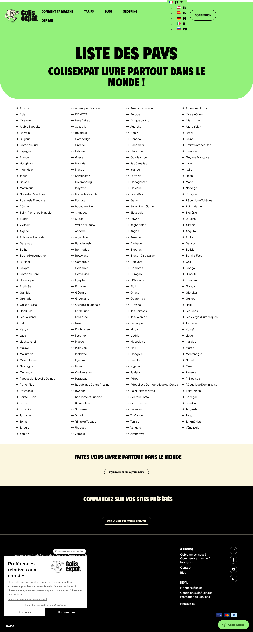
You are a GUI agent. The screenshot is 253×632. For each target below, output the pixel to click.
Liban (189, 175)
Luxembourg (83, 182)
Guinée (190, 298)
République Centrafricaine (92, 384)
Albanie (190, 225)
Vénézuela (192, 427)
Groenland (82, 298)
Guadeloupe (138, 157)
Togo (189, 415)
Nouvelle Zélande (86, 194)
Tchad (79, 415)
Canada (135, 139)
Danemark (137, 145)
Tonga (24, 421)
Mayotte (80, 188)
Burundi (25, 261)
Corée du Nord (29, 274)
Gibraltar (191, 292)
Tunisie (134, 421)
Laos (23, 335)
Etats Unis (136, 151)
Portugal (80, 200)
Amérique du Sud (197, 108)
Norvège (191, 188)
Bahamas (26, 243)
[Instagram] (233, 550)
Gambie (25, 292)
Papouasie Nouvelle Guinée (37, 378)
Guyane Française (197, 157)
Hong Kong (27, 163)
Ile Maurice (82, 311)
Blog (108, 11)
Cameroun (82, 261)
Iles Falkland (28, 317)
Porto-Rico (27, 384)
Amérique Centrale (87, 108)
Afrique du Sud (139, 120)
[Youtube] (233, 569)
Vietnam (25, 225)
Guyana (135, 304)
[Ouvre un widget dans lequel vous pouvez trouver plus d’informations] (233, 625)
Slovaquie (136, 212)
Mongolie (136, 354)
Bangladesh (83, 243)
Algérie (24, 231)
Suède (24, 218)
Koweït (190, 329)
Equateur (192, 280)
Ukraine (191, 218)
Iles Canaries (138, 163)
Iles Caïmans (138, 311)
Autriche (135, 126)
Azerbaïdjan (193, 126)
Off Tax (47, 20)
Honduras (26, 311)
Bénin (134, 132)
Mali (133, 347)
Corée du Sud (29, 145)
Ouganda (26, 372)
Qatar (134, 200)
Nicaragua (26, 366)
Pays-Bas (136, 194)
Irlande (79, 169)
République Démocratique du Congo (154, 384)
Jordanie (191, 323)
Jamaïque (136, 323)
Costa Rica (82, 274)
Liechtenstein (28, 341)
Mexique (136, 188)
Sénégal (191, 397)
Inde (189, 163)
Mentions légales (191, 587)
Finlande (191, 151)
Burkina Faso (194, 255)
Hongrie (80, 163)
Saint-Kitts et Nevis (142, 390)
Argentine (81, 237)
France (24, 157)
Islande (135, 169)
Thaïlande (136, 415)
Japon (23, 175)
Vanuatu (135, 427)
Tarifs (89, 11)
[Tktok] (233, 578)
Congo (190, 268)
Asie (22, 114)
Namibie (135, 360)
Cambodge (82, 139)
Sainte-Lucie (28, 397)
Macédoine (137, 341)
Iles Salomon (138, 317)
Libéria (134, 335)
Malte (189, 182)
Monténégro (194, 354)
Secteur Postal (139, 397)
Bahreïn (25, 132)
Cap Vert (136, 261)
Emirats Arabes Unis (198, 145)
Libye (189, 335)
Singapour (82, 212)
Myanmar (81, 360)
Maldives (81, 347)
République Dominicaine (201, 384)
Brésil (189, 132)
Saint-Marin (193, 390)
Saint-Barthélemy (142, 206)
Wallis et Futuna (85, 225)
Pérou (134, 378)
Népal (190, 360)
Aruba (190, 237)
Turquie (24, 427)
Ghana (134, 292)
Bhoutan (136, 249)
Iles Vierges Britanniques (202, 317)
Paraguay (81, 378)
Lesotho (80, 335)
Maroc (190, 347)
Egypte (80, 280)
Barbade (136, 243)
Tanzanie (25, 415)
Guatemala (137, 298)
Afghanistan (138, 225)
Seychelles (82, 403)
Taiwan (134, 218)
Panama (191, 372)
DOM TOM (81, 114)
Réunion (25, 206)
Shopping (130, 11)
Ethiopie (80, 286)
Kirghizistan (82, 329)
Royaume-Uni (84, 206)
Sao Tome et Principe (88, 397)
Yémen (24, 433)
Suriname (81, 409)
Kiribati (134, 329)
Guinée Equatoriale (87, 304)
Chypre (25, 268)
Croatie (80, 145)
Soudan (191, 403)
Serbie (24, 403)
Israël (78, 323)
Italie (189, 169)
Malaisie (191, 341)
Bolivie (190, 249)
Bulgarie (25, 139)
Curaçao (136, 274)
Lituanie (25, 182)
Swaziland (136, 409)
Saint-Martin (194, 206)
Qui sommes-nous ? (193, 554)
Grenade (26, 298)
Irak (22, 323)
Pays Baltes (82, 120)
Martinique (27, 188)
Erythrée (25, 286)
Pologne (191, 194)
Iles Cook (192, 311)
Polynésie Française (33, 200)
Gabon (190, 286)
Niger (78, 366)
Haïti (189, 304)
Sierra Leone (138, 403)
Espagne (25, 151)
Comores (136, 268)
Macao (79, 341)
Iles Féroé (81, 317)
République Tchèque (199, 200)
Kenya (24, 329)
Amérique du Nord (142, 108)
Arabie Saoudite (30, 126)
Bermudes (82, 249)
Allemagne (193, 120)
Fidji (133, 286)
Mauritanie (26, 354)
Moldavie (81, 354)
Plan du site (187, 603)
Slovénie (191, 212)
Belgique (81, 132)
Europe (135, 114)
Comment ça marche (57, 11)
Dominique (27, 280)
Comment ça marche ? (195, 558)
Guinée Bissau (29, 304)
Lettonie (135, 175)
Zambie (80, 433)
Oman (190, 366)
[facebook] (233, 559)
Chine (190, 139)
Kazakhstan (82, 175)
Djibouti (191, 274)
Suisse (79, 218)
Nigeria (135, 366)
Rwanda (80, 390)
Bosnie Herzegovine (33, 255)
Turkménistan (194, 421)
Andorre (80, 231)
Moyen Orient (195, 114)
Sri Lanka (25, 409)
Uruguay (80, 427)
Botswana (81, 255)
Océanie (25, 120)
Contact (185, 567)
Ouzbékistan (83, 372)
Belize (24, 249)
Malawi (24, 347)
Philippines (193, 378)
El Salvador (137, 280)
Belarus (191, 243)
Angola (135, 231)
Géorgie (80, 292)
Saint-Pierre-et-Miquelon (36, 212)
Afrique (24, 108)
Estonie (80, 151)
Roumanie (26, 390)
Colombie (81, 268)
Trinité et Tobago (85, 421)
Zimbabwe (137, 433)
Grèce (79, 157)
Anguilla (191, 231)
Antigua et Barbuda (32, 237)
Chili (188, 261)
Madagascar (138, 182)
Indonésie (26, 169)
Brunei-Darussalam (143, 255)
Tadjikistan (192, 409)
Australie (80, 126)
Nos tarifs (186, 562)
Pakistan (135, 372)
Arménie (136, 237)
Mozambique (28, 360)
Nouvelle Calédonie (32, 194)
